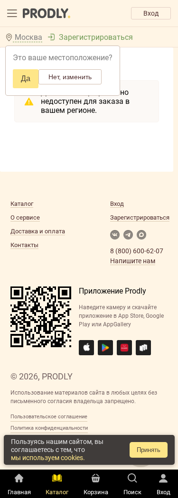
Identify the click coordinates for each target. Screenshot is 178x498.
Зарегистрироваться (96, 37)
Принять (148, 449)
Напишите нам (132, 261)
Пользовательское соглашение (48, 417)
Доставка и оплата (37, 231)
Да (25, 78)
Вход (151, 13)
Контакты (24, 245)
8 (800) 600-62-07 (136, 251)
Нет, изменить (70, 77)
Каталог (21, 203)
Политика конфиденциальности (49, 428)
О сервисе (25, 217)
